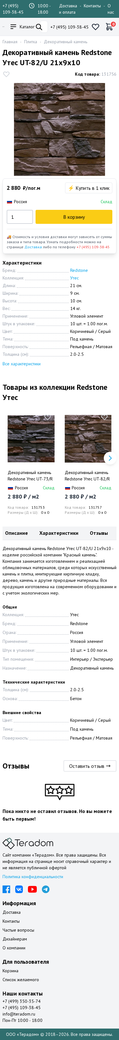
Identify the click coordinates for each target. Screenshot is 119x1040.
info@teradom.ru (19, 1014)
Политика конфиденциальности (33, 876)
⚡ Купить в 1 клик (88, 188)
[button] (110, 458)
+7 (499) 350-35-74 (22, 1001)
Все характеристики (22, 364)
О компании (14, 948)
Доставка (33, 247)
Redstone (79, 270)
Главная (10, 42)
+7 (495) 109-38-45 (69, 27)
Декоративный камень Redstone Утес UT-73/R (30, 476)
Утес (74, 278)
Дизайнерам (15, 939)
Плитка (30, 42)
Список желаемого (21, 979)
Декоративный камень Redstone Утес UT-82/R (87, 476)
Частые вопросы (18, 930)
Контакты (92, 6)
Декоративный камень (65, 42)
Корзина (10, 971)
